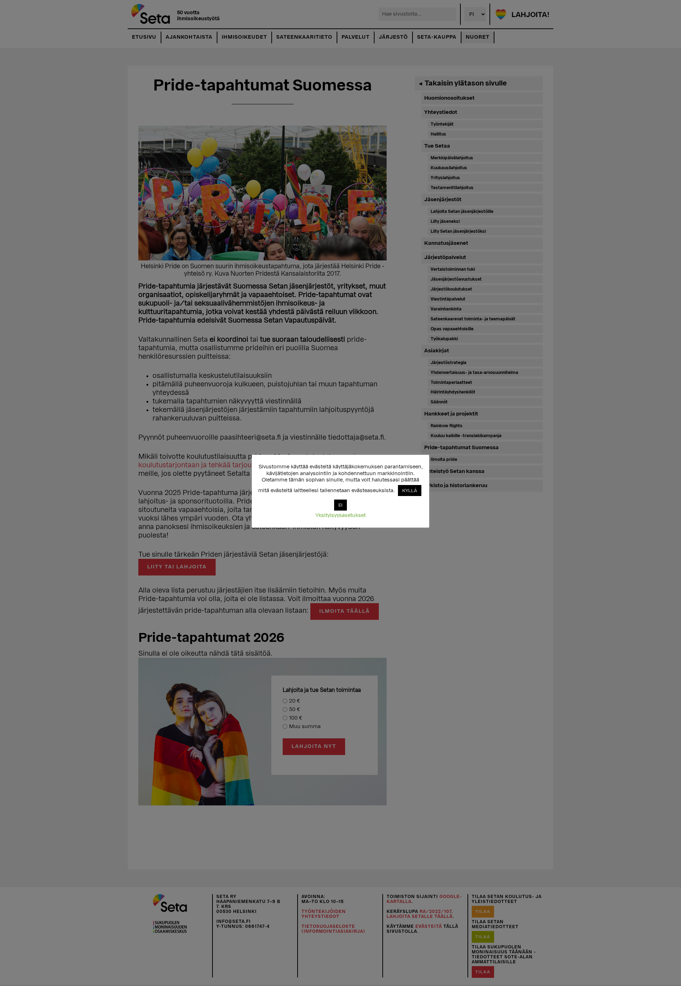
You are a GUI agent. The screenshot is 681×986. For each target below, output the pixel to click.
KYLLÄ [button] (409, 490)
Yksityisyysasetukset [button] (340, 515)
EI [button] (340, 505)
